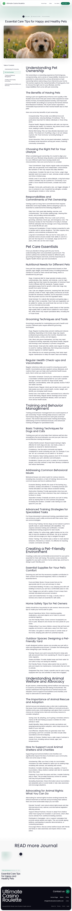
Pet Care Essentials (9, 72)
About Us (53, 906)
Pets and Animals (46, 16)
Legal (68, 906)
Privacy (59, 906)
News (61, 897)
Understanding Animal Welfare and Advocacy (13, 85)
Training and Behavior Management (10, 76)
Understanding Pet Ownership (12, 69)
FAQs (67, 897)
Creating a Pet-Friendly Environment (10, 80)
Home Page (54, 897)
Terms (63, 906)
